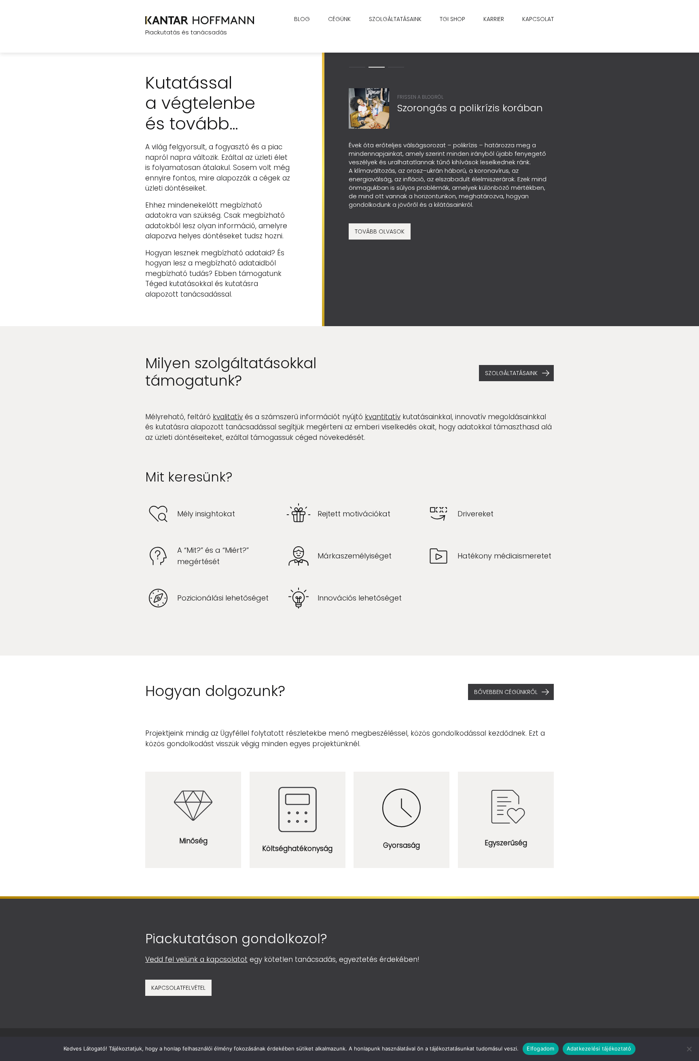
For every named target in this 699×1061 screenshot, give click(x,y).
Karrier (493, 19)
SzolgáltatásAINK (511, 373)
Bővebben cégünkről (506, 692)
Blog (302, 19)
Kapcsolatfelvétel (178, 988)
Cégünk (339, 19)
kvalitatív (228, 417)
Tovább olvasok (380, 231)
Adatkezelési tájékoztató (599, 1048)
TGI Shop (452, 19)
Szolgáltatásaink (395, 19)
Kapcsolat (538, 19)
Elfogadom (540, 1048)
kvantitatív (382, 417)
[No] (689, 1049)
